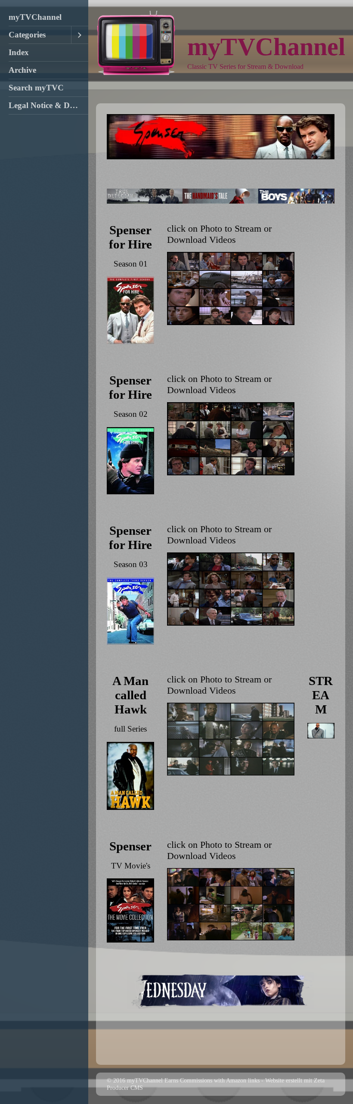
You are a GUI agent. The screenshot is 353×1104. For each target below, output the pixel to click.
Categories (27, 34)
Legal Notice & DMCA (48, 105)
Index (19, 52)
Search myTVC (36, 87)
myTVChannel (35, 17)
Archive (22, 69)
